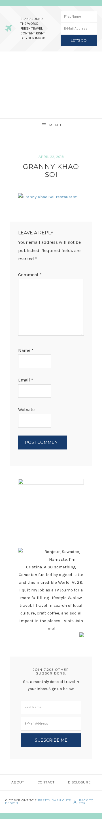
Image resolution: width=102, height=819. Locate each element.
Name (25, 350)
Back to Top (86, 802)
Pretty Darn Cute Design (38, 802)
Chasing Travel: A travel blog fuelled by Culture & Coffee (51, 85)
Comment (30, 274)
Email (25, 380)
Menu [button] (55, 125)
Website (26, 409)
